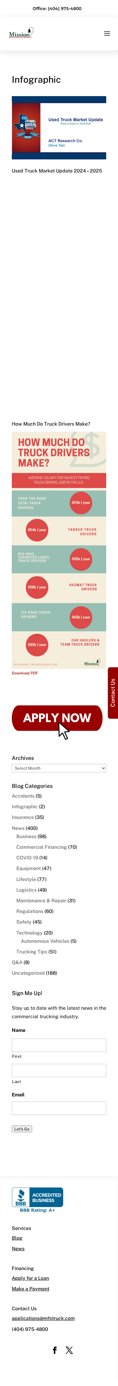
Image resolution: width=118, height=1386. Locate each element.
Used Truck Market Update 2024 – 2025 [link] (57, 171)
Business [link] (26, 836)
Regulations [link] (29, 911)
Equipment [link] (28, 868)
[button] (107, 37)
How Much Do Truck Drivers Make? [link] (51, 424)
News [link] (18, 828)
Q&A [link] (17, 962)
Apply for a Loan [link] (30, 1278)
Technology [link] (29, 933)
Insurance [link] (23, 817)
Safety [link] (23, 922)
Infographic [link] (25, 807)
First (16, 1056)
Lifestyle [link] (26, 879)
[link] (21, 32)
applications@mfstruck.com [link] (43, 1318)
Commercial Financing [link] (41, 847)
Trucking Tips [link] (31, 952)
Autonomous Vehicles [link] (45, 941)
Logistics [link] (26, 890)
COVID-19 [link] (27, 858)
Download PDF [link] (25, 673)
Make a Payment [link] (30, 1289)
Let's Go (22, 1129)
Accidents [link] (23, 796)
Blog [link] (17, 1238)
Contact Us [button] (113, 693)
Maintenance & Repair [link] (41, 901)
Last (16, 1081)
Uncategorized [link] (28, 973)
